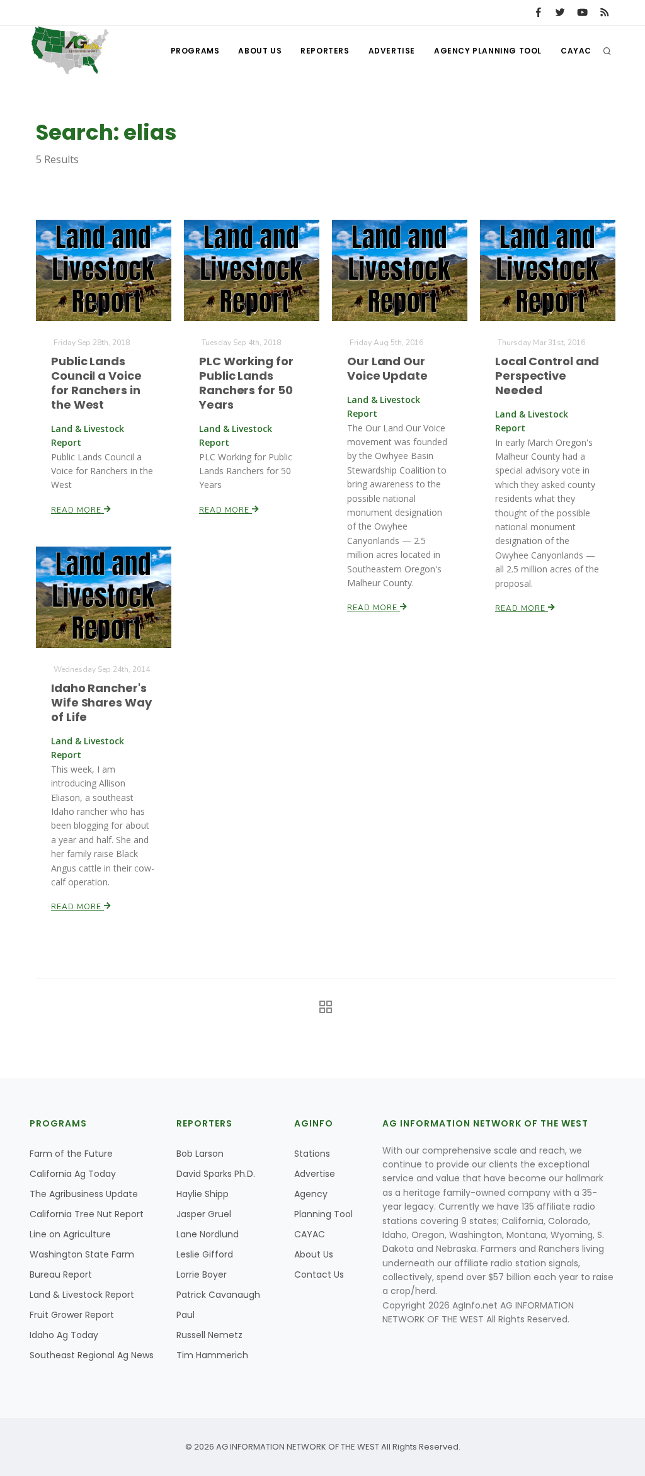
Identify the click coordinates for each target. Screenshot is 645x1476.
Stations (312, 1153)
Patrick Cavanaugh (218, 1294)
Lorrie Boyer (201, 1274)
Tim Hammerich (212, 1355)
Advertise (391, 50)
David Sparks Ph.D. (215, 1173)
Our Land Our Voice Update (387, 368)
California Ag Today (73, 1173)
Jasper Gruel (203, 1214)
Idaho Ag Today (64, 1335)
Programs (195, 50)
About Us (260, 50)
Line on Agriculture (70, 1234)
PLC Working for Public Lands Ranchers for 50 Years (246, 382)
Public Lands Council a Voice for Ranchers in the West (96, 382)
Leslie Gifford (204, 1254)
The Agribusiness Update (84, 1194)
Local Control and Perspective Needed (547, 375)
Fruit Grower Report (72, 1315)
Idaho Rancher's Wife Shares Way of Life (101, 702)
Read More (77, 510)
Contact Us (319, 1274)
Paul (185, 1315)
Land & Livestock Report (82, 1294)
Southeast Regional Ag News (92, 1355)
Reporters (324, 50)
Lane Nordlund (207, 1234)
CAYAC (576, 50)
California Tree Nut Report (87, 1214)
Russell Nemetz (209, 1335)
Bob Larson (200, 1153)
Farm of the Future (71, 1153)
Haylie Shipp (202, 1194)
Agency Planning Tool (488, 50)
